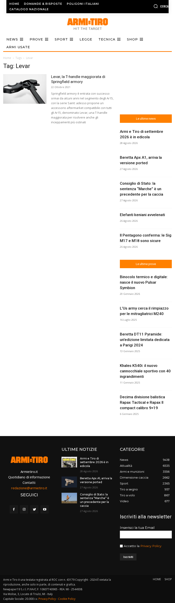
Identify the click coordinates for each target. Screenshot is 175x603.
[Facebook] (14, 509)
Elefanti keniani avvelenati (142, 214)
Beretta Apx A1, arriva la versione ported (96, 480)
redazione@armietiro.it (29, 488)
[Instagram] (24, 509)
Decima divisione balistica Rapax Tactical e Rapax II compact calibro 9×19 (142, 402)
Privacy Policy (150, 546)
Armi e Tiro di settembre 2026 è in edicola (94, 462)
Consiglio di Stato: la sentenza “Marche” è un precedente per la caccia (141, 189)
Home (7, 58)
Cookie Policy (66, 599)
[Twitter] (34, 509)
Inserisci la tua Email (137, 527)
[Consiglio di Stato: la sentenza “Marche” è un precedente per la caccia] (69, 498)
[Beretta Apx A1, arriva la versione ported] (69, 482)
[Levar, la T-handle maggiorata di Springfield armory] (24, 89)
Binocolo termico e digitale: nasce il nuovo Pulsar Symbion (144, 282)
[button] (151, 6)
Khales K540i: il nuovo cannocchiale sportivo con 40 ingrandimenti (145, 371)
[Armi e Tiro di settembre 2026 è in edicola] (69, 462)
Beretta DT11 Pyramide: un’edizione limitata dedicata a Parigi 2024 (145, 339)
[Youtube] (45, 509)
